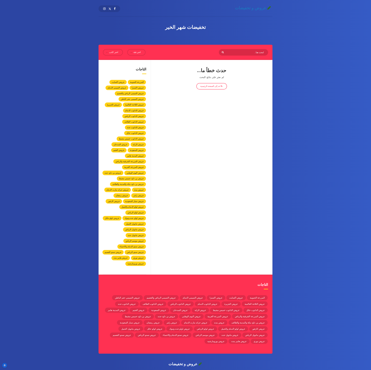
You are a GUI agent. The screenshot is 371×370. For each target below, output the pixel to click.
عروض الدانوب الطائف (134, 121)
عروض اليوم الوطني (135, 172)
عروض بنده (139, 189)
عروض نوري (138, 257)
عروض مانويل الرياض (134, 229)
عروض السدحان (120, 144)
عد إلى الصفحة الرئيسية (210, 86)
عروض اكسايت (118, 82)
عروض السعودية (137, 150)
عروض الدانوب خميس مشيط (131, 138)
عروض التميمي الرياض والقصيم (130, 93)
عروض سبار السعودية (134, 201)
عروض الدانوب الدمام (134, 110)
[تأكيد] (223, 52)
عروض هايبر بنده (121, 257)
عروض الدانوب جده (135, 127)
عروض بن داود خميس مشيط (131, 178)
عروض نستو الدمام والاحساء (132, 246)
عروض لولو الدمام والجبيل (132, 206)
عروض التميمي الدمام (117, 87)
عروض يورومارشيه (136, 263)
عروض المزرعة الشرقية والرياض (130, 161)
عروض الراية (138, 144)
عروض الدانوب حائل (135, 133)
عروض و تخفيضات (251, 8)
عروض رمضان (122, 195)
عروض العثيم (118, 150)
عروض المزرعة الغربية (134, 167)
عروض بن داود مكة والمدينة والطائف (128, 184)
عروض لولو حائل (112, 218)
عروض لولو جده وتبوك (134, 218)
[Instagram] (104, 8)
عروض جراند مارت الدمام (118, 189)
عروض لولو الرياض (136, 212)
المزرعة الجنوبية (137, 82)
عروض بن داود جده (113, 172)
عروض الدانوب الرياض (134, 116)
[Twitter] (110, 8)
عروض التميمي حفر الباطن (132, 99)
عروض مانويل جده (136, 235)
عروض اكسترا (138, 87)
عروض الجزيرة (113, 104)
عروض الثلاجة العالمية (134, 104)
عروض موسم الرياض (135, 240)
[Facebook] (115, 8)
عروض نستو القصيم (113, 252)
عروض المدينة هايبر (135, 155)
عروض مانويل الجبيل (135, 223)
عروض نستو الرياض (135, 252)
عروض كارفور (114, 201)
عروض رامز (138, 195)
